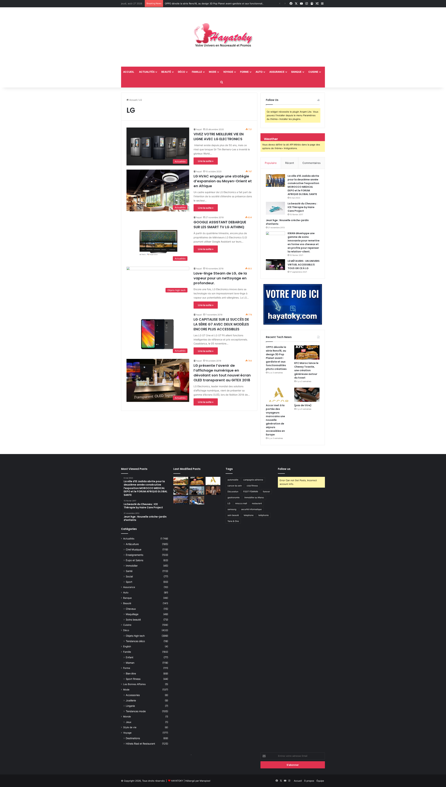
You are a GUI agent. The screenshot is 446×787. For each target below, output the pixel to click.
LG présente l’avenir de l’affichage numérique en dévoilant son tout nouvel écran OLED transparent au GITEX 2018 (222, 373)
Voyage (228, 71)
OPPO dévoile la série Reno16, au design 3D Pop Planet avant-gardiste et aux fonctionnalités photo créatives (224, 3)
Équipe (320, 780)
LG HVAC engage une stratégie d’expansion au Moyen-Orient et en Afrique (223, 181)
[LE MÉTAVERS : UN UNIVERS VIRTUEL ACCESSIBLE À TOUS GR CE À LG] (275, 264)
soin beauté (233, 515)
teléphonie (263, 515)
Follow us (284, 469)
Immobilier (132, 565)
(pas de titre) (303, 405)
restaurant (257, 503)
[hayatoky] (223, 37)
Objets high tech (135, 635)
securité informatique (251, 509)
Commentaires (311, 163)
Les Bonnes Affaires (134, 684)
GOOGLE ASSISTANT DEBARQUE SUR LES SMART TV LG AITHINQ (220, 224)
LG (229, 503)
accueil (128, 71)
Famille (197, 71)
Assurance (276, 71)
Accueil (133, 99)
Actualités (147, 71)
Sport (129, 581)
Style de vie (129, 727)
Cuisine (313, 71)
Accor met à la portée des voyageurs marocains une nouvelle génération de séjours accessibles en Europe (275, 420)
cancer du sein (235, 485)
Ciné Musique (133, 549)
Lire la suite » (205, 161)
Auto (259, 71)
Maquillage (132, 614)
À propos (309, 780)
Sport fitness (133, 678)
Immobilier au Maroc (254, 497)
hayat (199, 129)
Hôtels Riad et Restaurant (140, 743)
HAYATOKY (177, 780)
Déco (181, 71)
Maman (130, 662)
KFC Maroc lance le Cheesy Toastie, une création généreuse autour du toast (306, 370)
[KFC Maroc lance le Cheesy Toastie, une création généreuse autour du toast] (307, 352)
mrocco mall (241, 503)
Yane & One (233, 521)
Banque (296, 71)
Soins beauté (133, 619)
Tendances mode (136, 711)
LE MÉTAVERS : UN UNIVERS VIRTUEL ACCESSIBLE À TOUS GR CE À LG (304, 264)
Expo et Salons (134, 560)
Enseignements (134, 554)
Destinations (133, 738)
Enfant (129, 657)
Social (129, 576)
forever (266, 491)
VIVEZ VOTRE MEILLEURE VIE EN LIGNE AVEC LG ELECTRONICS (219, 136)
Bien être (131, 673)
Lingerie (130, 705)
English (127, 646)
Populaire (271, 163)
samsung (232, 509)
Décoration (233, 491)
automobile (233, 479)
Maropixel (205, 780)
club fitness (252, 485)
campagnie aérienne (253, 479)
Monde (127, 716)
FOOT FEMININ (250, 491)
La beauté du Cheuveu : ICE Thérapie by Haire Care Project (302, 207)
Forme (244, 71)
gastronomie (234, 497)
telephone (248, 515)
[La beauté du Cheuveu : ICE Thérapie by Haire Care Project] (275, 208)
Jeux (128, 722)
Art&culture (132, 544)
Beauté (166, 71)
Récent (289, 163)
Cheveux (131, 608)
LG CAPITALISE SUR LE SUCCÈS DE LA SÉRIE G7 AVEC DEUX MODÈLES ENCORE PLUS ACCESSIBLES (221, 324)
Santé (129, 571)
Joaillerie (131, 700)
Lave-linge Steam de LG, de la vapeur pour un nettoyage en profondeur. (220, 278)
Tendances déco (135, 641)
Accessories (133, 695)
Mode (212, 71)
